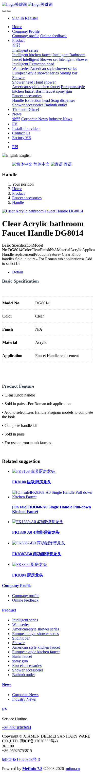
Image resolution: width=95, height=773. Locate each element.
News (6, 684)
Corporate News (25, 694)
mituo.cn (73, 768)
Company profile (25, 595)
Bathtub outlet (23, 674)
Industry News (24, 699)
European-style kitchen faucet (36, 652)
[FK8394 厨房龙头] (29, 564)
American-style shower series (35, 629)
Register (31, 18)
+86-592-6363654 (16, 727)
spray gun (20, 661)
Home (17, 27)
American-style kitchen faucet (36, 647)
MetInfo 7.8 (32, 768)
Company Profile (16, 585)
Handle (18, 202)
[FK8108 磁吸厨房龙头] (33, 471)
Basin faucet (22, 656)
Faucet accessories (27, 198)
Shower (18, 643)
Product (18, 193)
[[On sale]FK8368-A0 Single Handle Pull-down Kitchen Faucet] (52, 497)
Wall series (20, 624)
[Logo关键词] (47, 4)
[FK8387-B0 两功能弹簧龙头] (38, 543)
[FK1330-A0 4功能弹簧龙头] (37, 522)
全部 (16, 45)
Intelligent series (25, 620)
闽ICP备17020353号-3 (21, 759)
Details (17, 272)
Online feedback (25, 600)
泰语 (67, 164)
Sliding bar (21, 638)
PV (5, 709)
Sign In (18, 18)
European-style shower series (35, 633)
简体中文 (41, 164)
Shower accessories (27, 670)
